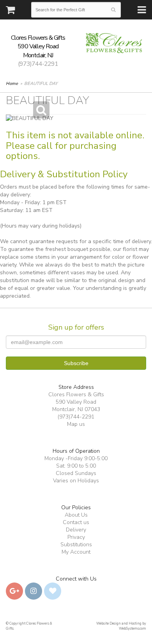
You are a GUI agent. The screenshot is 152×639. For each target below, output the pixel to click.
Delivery (76, 529)
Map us (76, 424)
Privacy (76, 537)
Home (12, 83)
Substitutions (76, 544)
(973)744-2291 (38, 64)
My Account (76, 552)
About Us (76, 515)
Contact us (76, 522)
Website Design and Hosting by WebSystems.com (121, 626)
